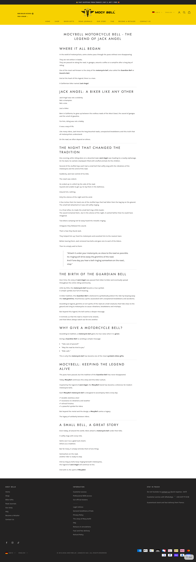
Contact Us (145, 21)
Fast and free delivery (81, 531)
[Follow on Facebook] (6, 543)
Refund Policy (78, 535)
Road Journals (85, 21)
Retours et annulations (82, 527)
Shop (57, 21)
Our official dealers (80, 500)
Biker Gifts (69, 21)
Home (47, 21)
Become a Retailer (127, 21)
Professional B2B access (82, 496)
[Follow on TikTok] (18, 543)
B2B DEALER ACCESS (24, 13)
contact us (166, 492)
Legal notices (78, 507)
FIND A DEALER (21, 16)
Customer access (80, 492)
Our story (101, 21)
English (168, 12)
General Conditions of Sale (83, 511)
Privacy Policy (78, 515)
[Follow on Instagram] (12, 543)
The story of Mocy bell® (82, 519)
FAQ (112, 21)
